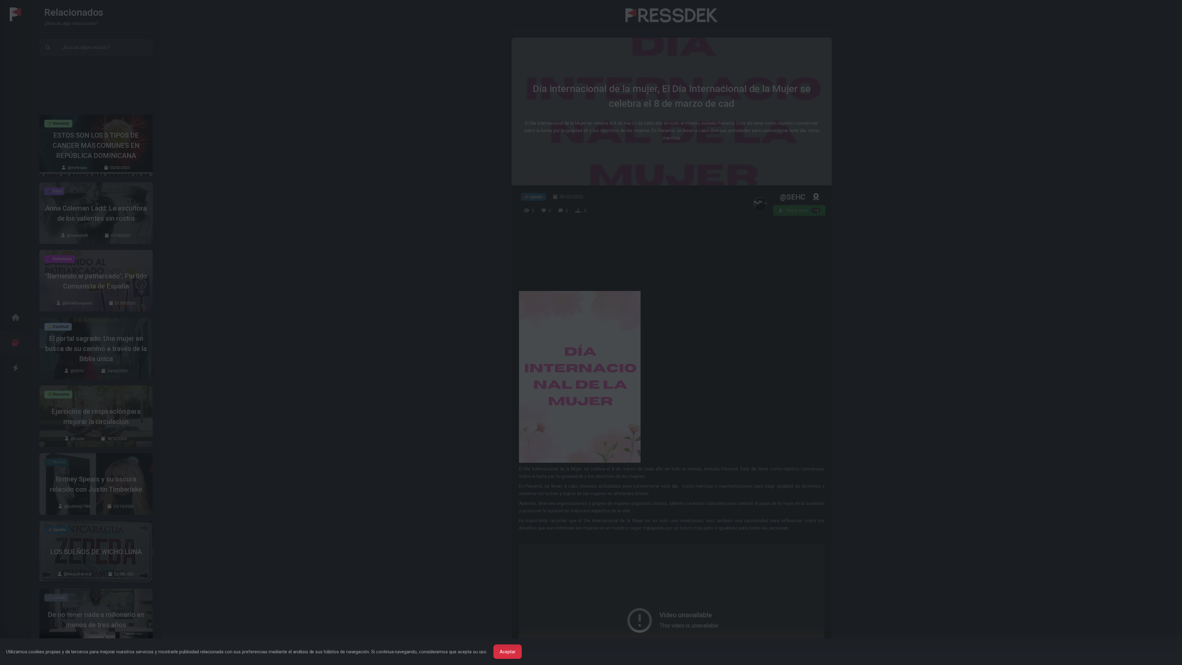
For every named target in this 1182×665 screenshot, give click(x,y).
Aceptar (508, 652)
